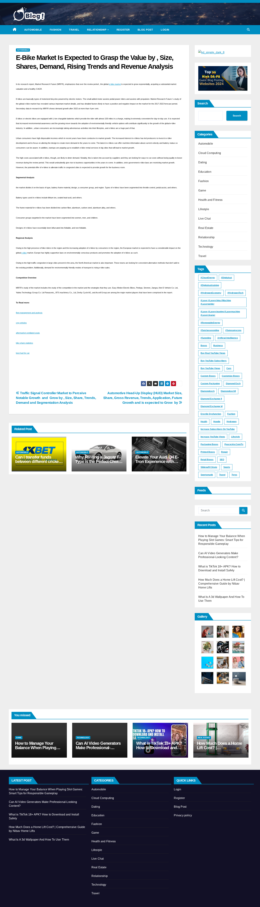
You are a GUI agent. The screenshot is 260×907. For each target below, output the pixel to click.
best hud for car (23, 353)
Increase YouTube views (213, 437)
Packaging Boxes (209, 444)
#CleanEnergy (208, 277)
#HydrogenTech (235, 293)
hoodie (216, 421)
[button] (248, 29)
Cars (228, 368)
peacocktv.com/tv (233, 444)
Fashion (55, 29)
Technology (205, 246)
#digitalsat (226, 277)
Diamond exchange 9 (211, 399)
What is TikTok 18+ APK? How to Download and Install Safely (159, 747)
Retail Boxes (207, 459)
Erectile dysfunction (211, 414)
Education (204, 171)
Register (123, 29)
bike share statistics (24, 343)
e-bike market (115, 84)
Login (165, 29)
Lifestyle (203, 209)
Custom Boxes (208, 376)
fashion (231, 414)
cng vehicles (21, 323)
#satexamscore (233, 330)
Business (218, 345)
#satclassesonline (210, 330)
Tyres (234, 475)
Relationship (97, 29)
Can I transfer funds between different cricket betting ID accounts (37, 461)
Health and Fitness (210, 199)
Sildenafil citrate (209, 467)
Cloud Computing (209, 152)
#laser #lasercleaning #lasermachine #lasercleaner (220, 313)
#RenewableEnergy (210, 323)
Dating (202, 162)
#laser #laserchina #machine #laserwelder (216, 302)
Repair (224, 452)
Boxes (204, 345)
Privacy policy (183, 815)
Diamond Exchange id (212, 406)
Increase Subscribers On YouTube (218, 429)
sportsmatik (207, 475)
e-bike (24, 253)
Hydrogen (231, 421)
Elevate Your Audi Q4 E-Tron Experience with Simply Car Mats (157, 461)
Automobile (33, 29)
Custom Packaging (210, 383)
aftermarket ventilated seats (28, 333)
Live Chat (204, 218)
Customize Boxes (231, 376)
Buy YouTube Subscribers (214, 361)
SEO (222, 459)
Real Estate (205, 227)
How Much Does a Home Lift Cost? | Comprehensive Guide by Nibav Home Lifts (221, 583)
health (204, 421)
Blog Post (145, 29)
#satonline (206, 338)
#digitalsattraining (210, 285)
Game (202, 190)
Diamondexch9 (228, 391)
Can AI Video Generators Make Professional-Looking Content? (98, 747)
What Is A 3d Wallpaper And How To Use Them (39, 839)
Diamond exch (233, 383)
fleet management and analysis (29, 313)
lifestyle (235, 437)
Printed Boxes (208, 452)
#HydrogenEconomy (211, 293)
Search (202, 103)
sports (226, 467)
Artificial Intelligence (227, 338)
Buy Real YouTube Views (213, 353)
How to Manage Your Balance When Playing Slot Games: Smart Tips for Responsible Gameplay (221, 540)
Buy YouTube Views (210, 368)
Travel (74, 29)
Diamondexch (208, 391)
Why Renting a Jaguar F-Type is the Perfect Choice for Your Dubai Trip (98, 461)
